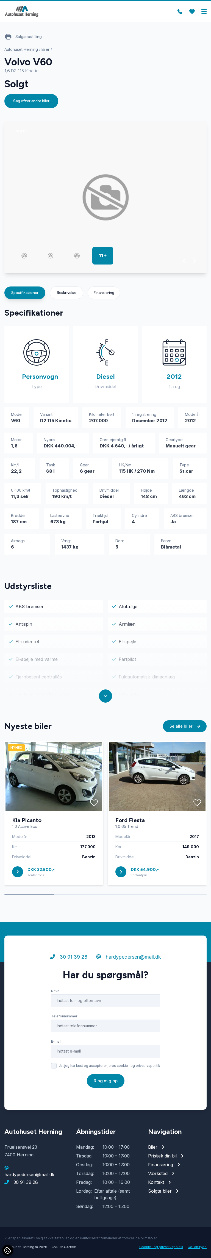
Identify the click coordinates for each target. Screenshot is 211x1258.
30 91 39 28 (72, 957)
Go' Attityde (197, 1247)
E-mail (56, 1041)
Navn (55, 991)
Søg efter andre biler (31, 101)
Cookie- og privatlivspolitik (161, 1247)
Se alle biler (181, 726)
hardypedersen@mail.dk (132, 957)
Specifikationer (24, 292)
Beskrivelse (66, 292)
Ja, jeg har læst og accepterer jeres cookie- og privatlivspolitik (109, 1066)
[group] (105, 197)
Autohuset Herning (21, 49)
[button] (184, 261)
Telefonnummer (64, 1016)
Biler (45, 49)
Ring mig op (106, 1080)
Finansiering (103, 292)
